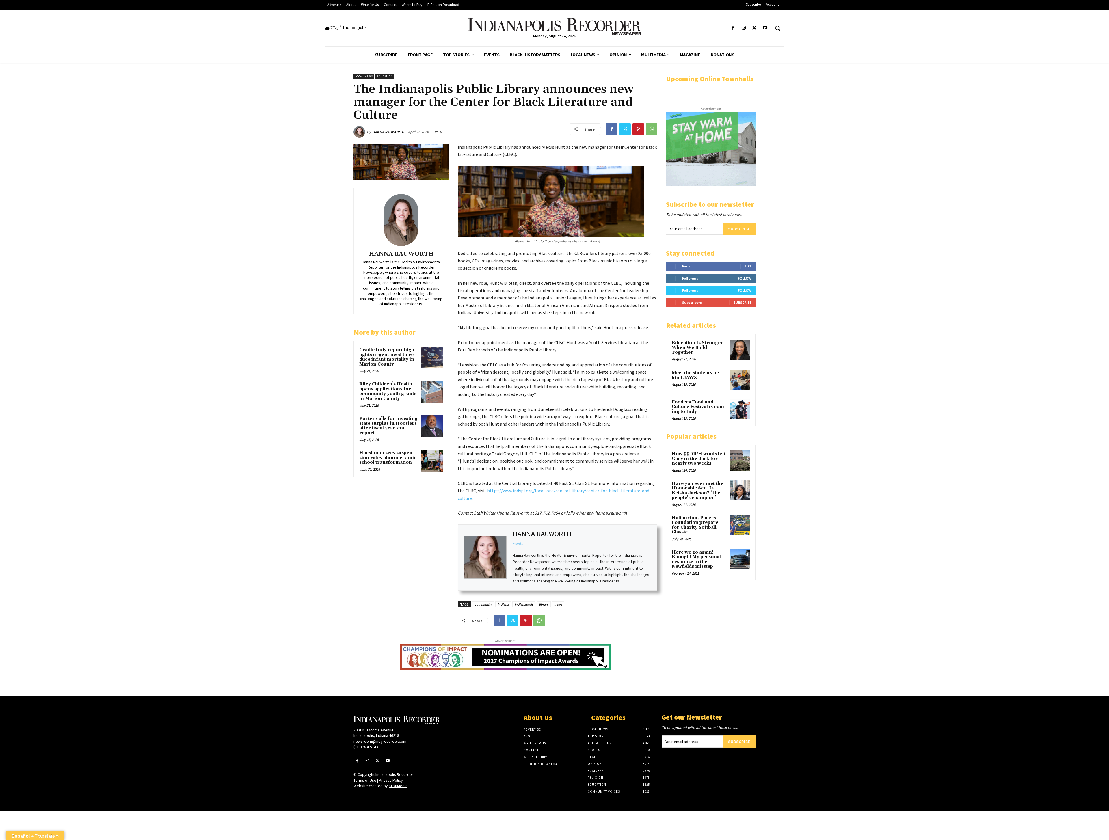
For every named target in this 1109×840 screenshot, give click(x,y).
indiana (503, 604)
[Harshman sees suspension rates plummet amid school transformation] (432, 461)
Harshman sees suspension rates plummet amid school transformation (388, 457)
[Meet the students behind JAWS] (740, 380)
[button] (777, 28)
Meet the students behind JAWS (696, 375)
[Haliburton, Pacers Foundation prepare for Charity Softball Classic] (740, 525)
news (558, 604)
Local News (364, 76)
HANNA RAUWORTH (388, 131)
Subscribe (739, 228)
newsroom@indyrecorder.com (379, 741)
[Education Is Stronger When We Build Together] (740, 350)
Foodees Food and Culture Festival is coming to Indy (699, 406)
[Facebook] (733, 28)
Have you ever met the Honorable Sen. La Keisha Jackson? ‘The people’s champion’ (697, 491)
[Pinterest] (638, 129)
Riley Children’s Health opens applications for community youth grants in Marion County (387, 391)
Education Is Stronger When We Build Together (697, 347)
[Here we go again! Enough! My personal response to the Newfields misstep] (740, 559)
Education (385, 76)
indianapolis (524, 604)
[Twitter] (754, 28)
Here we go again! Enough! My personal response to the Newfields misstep (696, 559)
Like (748, 266)
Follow (744, 278)
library (543, 604)
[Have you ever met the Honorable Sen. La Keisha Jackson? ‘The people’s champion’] (740, 490)
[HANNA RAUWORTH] (360, 132)
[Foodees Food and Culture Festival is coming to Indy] (740, 409)
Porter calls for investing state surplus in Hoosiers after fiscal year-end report (388, 426)
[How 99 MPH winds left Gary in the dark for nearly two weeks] (740, 460)
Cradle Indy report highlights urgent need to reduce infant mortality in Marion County (387, 357)
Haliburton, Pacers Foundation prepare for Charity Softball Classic (695, 525)
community (483, 604)
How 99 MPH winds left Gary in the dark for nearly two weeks (699, 458)
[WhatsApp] (651, 129)
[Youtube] (765, 28)
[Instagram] (743, 28)
